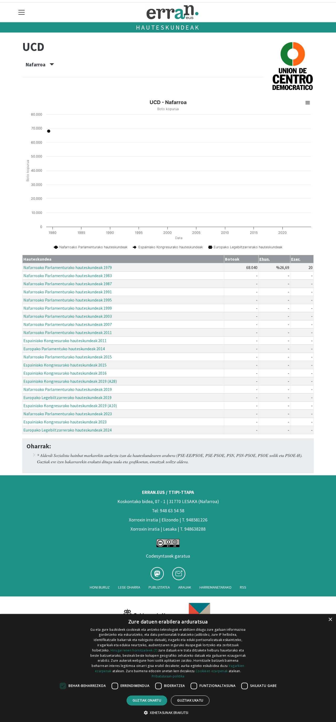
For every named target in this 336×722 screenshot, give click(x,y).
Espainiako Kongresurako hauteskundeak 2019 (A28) (70, 381)
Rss (243, 587)
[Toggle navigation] (21, 12)
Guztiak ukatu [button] (190, 700)
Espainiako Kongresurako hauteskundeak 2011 (65, 340)
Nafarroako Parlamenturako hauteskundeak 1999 (67, 308)
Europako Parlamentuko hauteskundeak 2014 (64, 348)
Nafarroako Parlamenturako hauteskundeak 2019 (67, 389)
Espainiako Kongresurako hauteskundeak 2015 (65, 365)
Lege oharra (129, 587)
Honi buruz (100, 587)
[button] (168, 712)
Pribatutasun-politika (168, 676)
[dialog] (168, 668)
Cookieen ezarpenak (212, 671)
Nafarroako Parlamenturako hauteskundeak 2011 (67, 332)
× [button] (330, 620)
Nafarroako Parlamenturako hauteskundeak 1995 (67, 300)
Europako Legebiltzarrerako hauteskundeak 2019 (67, 397)
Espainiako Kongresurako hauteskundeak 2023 (65, 421)
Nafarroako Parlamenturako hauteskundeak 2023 (67, 413)
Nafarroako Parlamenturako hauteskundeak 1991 (67, 291)
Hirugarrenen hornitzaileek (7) (134, 650)
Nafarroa (38, 64)
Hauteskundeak (168, 27)
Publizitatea (159, 587)
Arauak (184, 587)
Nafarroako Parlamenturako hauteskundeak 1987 (67, 283)
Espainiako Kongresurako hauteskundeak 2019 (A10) (70, 405)
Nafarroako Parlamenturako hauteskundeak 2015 (67, 356)
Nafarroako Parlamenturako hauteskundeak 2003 (67, 316)
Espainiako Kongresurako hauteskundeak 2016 (65, 373)
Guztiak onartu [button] (147, 700)
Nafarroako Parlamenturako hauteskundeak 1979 (67, 267)
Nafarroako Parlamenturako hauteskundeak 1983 (67, 275)
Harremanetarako (216, 587)
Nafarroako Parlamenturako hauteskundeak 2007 (67, 324)
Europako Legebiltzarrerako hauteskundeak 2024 (67, 430)
